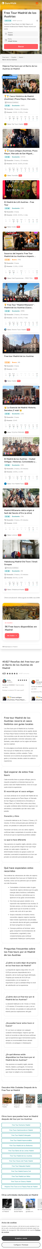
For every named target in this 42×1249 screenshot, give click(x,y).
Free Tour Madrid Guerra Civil (21, 1171)
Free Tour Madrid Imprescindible (21, 1140)
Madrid (21, 57)
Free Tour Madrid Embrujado (21, 1135)
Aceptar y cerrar (21, 1238)
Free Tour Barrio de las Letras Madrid (21, 1151)
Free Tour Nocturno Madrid (21, 1125)
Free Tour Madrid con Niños (21, 1176)
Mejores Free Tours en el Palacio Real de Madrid (21, 1187)
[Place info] (37, 20)
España (14, 57)
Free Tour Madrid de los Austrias (21, 1156)
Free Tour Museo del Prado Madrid (21, 1161)
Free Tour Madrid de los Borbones (21, 1145)
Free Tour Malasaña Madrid (21, 1166)
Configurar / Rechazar (21, 1245)
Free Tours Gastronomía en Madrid (21, 1130)
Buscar (21, 46)
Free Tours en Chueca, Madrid (21, 1181)
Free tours (5, 57)
